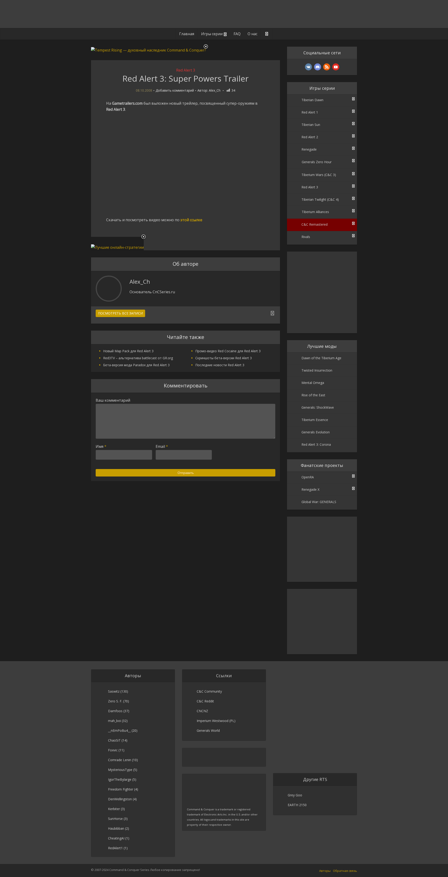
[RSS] (326, 66)
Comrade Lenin (119, 760)
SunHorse (115, 818)
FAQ (237, 33)
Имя (101, 446)
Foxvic (113, 750)
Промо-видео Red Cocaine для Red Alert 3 (228, 351)
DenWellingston (120, 799)
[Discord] (317, 66)
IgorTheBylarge (119, 779)
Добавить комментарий (175, 90)
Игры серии (212, 33)
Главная (186, 33)
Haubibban (116, 828)
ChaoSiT (114, 740)
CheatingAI (116, 838)
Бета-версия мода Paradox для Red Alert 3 (136, 365)
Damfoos (115, 711)
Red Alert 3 (185, 70)
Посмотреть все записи (120, 313)
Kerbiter (114, 809)
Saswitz (113, 691)
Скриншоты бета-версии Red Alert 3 (223, 358)
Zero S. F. (115, 701)
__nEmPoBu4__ (119, 730)
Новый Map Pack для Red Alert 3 (128, 351)
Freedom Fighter (120, 789)
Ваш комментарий (113, 400)
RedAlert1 (115, 848)
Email (162, 446)
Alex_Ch (214, 90)
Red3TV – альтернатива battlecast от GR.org (138, 358)
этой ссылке (191, 219)
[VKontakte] (308, 66)
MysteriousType (120, 769)
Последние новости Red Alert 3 (219, 365)
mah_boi (114, 720)
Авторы (325, 871)
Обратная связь (345, 871)
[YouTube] (335, 66)
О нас (252, 33)
